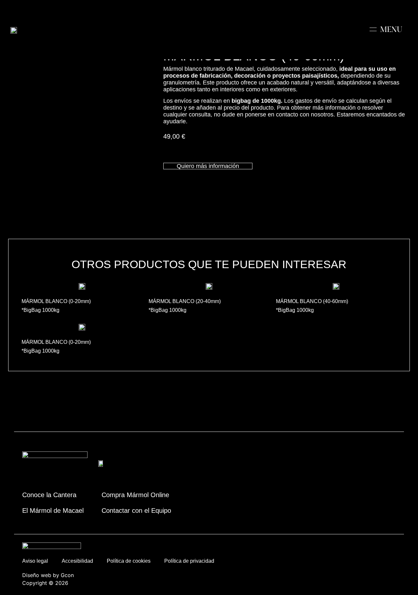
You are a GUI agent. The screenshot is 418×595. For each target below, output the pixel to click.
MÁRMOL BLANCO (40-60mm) (312, 301)
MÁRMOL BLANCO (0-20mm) (56, 301)
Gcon (67, 575)
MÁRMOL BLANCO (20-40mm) (185, 301)
